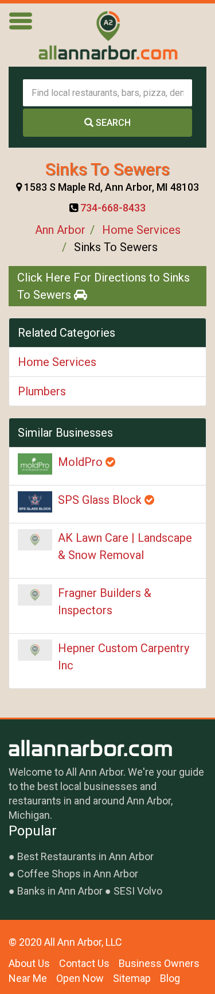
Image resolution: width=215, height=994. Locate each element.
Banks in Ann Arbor (60, 891)
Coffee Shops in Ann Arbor (77, 874)
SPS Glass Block (101, 500)
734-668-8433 (113, 208)
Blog (170, 978)
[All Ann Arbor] (107, 35)
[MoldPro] (35, 464)
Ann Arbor (60, 230)
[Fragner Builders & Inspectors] (35, 595)
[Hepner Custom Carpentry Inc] (35, 650)
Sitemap (132, 978)
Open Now (80, 978)
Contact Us (84, 963)
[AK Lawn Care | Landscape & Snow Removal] (35, 540)
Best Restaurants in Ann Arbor (85, 856)
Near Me (28, 978)
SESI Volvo (138, 891)
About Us (29, 963)
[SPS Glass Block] (35, 502)
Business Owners (159, 963)
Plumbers (42, 391)
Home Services (141, 230)
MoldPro (81, 462)
